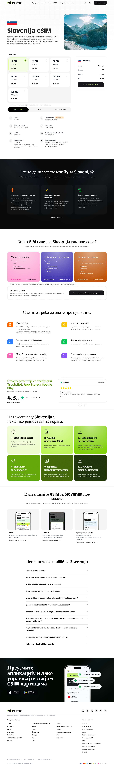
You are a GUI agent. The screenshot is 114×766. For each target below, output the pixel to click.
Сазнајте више (55, 217)
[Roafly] (14, 2)
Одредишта (35, 2)
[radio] (25, 60)
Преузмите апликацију (67, 2)
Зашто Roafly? (52, 2)
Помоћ (44, 2)
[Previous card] (80, 404)
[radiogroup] (39, 79)
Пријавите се (100, 2)
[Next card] (84, 404)
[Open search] (85, 3)
